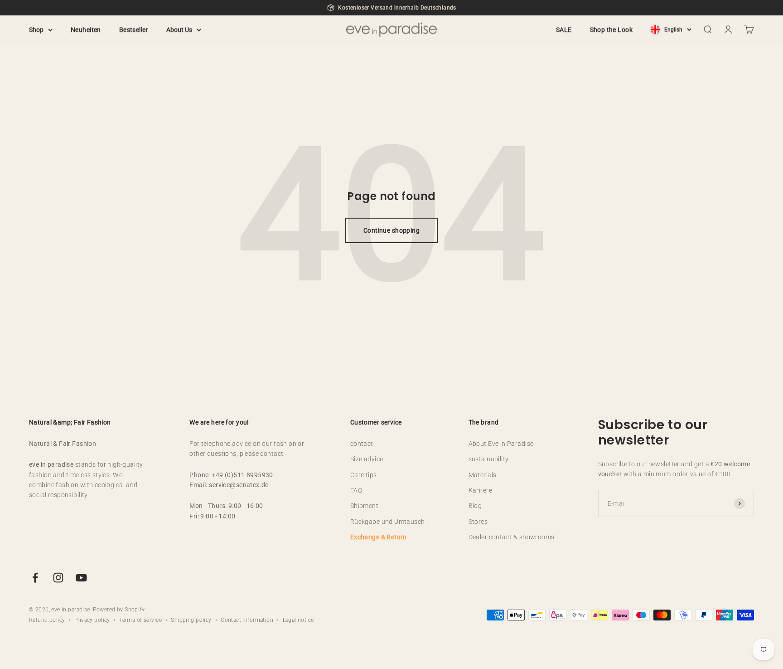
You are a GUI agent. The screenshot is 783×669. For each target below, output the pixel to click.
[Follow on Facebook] (35, 577)
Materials (483, 475)
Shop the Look (611, 29)
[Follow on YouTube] (81, 577)
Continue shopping (391, 230)
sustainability (489, 459)
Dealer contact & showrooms (512, 537)
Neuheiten (86, 29)
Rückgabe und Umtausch (387, 521)
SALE (564, 29)
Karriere (480, 490)
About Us (179, 29)
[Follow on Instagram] (58, 577)
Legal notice (298, 620)
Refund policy (47, 620)
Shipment (364, 505)
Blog (475, 505)
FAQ (356, 490)
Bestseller (133, 29)
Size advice (366, 459)
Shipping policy (191, 620)
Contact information (247, 620)
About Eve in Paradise (501, 443)
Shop (36, 29)
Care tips (363, 475)
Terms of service (140, 620)
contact (361, 443)
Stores (478, 521)
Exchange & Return (378, 537)
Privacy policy (92, 620)
